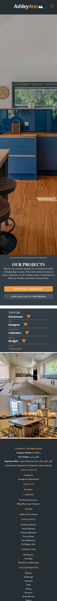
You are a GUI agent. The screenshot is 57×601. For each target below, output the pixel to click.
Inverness (28, 592)
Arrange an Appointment (28, 479)
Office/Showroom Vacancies (28, 503)
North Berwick (28, 596)
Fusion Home (28, 536)
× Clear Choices (15, 348)
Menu (53, 7)
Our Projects (28, 554)
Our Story (28, 489)
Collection (14, 333)
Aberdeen (29, 580)
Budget (13, 341)
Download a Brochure (28, 289)
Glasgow (28, 572)
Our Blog (28, 558)
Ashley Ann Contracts (28, 514)
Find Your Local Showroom (28, 296)
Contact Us (28, 475)
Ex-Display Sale (28, 544)
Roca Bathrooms (28, 540)
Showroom (15, 316)
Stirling (28, 588)
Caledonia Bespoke (29, 532)
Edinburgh (28, 576)
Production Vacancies (28, 499)
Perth (28, 584)
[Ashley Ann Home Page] (28, 8)
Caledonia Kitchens (28, 524)
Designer (14, 324)
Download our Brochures (28, 562)
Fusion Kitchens (28, 528)
